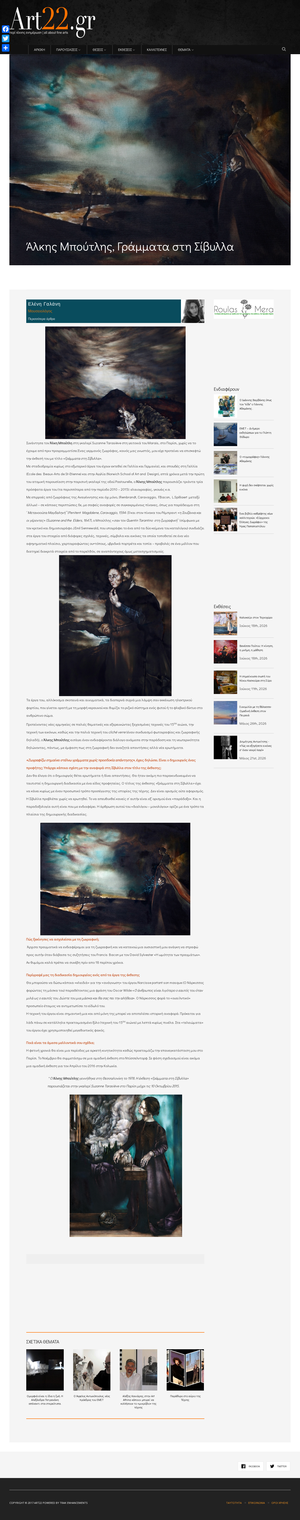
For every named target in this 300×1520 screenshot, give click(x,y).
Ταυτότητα (234, 1503)
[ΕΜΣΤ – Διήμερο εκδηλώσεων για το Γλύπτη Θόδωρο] (225, 434)
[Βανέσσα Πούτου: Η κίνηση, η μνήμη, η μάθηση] (225, 651)
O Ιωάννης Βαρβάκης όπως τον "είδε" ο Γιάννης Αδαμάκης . (256, 404)
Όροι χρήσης (279, 1503)
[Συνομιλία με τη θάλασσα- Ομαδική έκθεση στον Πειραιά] (225, 712)
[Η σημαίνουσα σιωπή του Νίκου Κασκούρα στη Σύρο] (225, 682)
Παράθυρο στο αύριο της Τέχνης (185, 1398)
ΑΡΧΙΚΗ (39, 49)
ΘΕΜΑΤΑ (184, 49)
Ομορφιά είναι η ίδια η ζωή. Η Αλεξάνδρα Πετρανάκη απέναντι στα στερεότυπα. (45, 1399)
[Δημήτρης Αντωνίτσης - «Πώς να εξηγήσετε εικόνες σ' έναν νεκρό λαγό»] (225, 747)
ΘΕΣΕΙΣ (98, 49)
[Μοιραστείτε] (5, 48)
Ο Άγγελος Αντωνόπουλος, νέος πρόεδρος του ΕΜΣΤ (92, 1398)
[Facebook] (5, 29)
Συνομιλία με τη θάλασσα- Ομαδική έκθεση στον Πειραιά (256, 711)
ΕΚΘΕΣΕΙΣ (125, 49)
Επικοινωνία (256, 1503)
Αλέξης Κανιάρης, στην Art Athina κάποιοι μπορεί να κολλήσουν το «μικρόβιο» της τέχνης (138, 1401)
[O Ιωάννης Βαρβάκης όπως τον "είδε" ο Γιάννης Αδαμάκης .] (225, 406)
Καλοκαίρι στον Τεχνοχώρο (256, 617)
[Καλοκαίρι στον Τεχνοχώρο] (225, 623)
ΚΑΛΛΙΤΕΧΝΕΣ (157, 49)
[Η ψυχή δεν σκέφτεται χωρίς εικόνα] (225, 491)
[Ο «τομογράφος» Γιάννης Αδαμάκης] (225, 462)
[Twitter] (5, 38)
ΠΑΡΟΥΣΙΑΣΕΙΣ (66, 49)
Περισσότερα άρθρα (41, 319)
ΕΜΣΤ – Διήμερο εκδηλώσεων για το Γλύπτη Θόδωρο (255, 432)
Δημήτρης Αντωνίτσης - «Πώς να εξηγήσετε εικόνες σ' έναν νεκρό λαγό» (256, 745)
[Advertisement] (64, 268)
